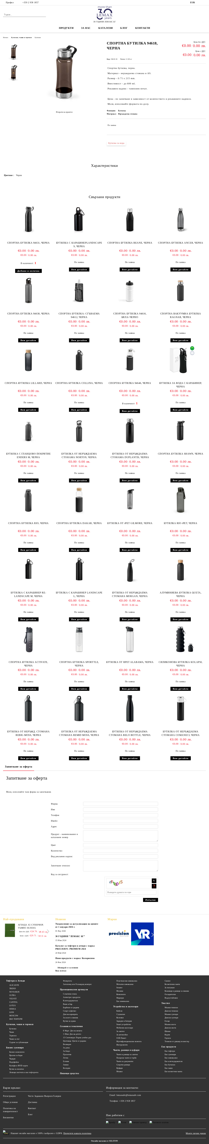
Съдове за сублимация (18, 1042)
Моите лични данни (196, 1133)
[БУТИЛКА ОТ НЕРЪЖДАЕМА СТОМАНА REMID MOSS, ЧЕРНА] (79, 708)
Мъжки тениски (171, 1007)
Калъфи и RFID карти (18, 1066)
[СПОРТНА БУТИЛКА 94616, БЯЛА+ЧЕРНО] (129, 290)
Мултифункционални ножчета (129, 1041)
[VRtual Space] (142, 934)
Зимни (65, 1065)
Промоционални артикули (74, 989)
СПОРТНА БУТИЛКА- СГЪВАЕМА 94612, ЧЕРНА (79, 315)
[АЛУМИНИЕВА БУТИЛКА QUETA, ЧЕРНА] (180, 569)
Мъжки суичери (171, 1014)
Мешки (119, 1071)
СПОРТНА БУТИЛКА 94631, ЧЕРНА (28, 242)
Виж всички (60, 971)
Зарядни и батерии (124, 1021)
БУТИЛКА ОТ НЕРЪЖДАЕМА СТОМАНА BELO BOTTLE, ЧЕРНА (130, 733)
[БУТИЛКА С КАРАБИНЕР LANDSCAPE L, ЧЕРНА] (79, 569)
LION (11, 1012)
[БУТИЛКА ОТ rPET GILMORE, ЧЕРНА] (129, 500)
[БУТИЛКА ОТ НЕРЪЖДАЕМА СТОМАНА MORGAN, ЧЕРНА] (129, 569)
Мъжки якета (170, 1024)
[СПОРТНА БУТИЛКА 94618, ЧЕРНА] (64, 104)
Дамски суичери (171, 1018)
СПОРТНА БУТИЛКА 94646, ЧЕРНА (130, 383)
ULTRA (12, 995)
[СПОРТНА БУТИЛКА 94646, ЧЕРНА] (129, 359)
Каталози (105, 28)
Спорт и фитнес (69, 1011)
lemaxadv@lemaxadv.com (128, 1095)
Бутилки (38, 37)
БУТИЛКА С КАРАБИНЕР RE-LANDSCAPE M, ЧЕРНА (28, 594)
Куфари (119, 1068)
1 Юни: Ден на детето (72, 1034)
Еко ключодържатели (174, 1061)
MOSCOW (13, 1016)
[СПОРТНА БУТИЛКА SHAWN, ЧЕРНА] (180, 430)
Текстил (165, 1003)
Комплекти (121, 994)
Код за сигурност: (60, 874)
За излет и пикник (70, 1018)
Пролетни (67, 1054)
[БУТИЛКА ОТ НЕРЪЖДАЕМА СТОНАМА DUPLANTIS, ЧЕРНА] (129, 430)
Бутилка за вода (116, 143)
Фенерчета (67, 981)
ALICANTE (14, 985)
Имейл (54, 821)
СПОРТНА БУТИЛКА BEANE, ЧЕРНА (129, 242)
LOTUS (12, 1005)
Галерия (57, 1096)
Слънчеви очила (70, 994)
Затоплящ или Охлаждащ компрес (77, 984)
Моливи (119, 991)
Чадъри (12, 1059)
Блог (123, 28)
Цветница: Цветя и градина (74, 1041)
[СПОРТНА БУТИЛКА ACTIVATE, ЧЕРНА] (28, 639)
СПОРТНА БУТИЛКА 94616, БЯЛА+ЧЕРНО (129, 315)
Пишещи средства (69, 1073)
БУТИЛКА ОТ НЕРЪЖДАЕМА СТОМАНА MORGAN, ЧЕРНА (130, 594)
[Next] (47, 931)
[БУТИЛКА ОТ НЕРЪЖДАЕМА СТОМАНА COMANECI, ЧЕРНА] (180, 708)
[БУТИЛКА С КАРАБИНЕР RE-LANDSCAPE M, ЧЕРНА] (28, 569)
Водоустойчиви (171, 998)
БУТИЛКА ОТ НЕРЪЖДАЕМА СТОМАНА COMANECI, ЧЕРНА (181, 733)
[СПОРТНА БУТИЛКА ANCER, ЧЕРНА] (180, 219)
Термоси (12, 1036)
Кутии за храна (69, 1021)
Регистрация (9, 1096)
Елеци (167, 1021)
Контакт (32, 1108)
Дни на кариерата (70, 1014)
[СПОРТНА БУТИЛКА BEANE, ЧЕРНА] (129, 219)
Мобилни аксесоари (124, 1028)
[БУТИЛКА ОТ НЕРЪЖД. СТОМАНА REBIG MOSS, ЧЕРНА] (28, 708)
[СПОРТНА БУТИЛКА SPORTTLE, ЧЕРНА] (79, 639)
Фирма (54, 804)
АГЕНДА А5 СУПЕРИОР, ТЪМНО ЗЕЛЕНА (31, 926)
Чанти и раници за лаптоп (127, 1054)
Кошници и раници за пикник (177, 991)
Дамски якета (170, 1028)
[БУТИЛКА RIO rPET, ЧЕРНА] (180, 500)
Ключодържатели (70, 1001)
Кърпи (167, 1035)
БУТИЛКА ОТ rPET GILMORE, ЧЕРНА (129, 523)
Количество (56, 851)
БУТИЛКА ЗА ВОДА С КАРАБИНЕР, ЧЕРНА (180, 385)
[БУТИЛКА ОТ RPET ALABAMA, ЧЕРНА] (129, 639)
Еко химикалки (122, 1001)
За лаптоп (120, 1031)
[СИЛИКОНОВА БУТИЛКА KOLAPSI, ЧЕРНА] (180, 639)
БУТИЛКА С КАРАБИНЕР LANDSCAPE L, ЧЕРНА (79, 594)
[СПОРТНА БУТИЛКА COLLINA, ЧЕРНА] (79, 360)
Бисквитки (8, 1117)
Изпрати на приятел (64, 112)
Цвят (53, 845)
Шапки (167, 1031)
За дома (66, 1048)
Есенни (66, 1061)
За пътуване (170, 988)
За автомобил (122, 1035)
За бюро (66, 1051)
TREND (12, 988)
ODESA (12, 1009)
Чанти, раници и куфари (126, 1050)
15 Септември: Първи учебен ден (77, 1038)
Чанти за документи (124, 1061)
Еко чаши (168, 1068)
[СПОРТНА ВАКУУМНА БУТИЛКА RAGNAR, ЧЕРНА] (180, 290)
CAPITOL (13, 1002)
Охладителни (170, 994)
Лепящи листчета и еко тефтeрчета (23, 1072)
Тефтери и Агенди (15, 981)
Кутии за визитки (16, 1069)
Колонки (119, 1018)
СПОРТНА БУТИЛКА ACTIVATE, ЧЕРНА (28, 664)
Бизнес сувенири (15, 1047)
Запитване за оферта (18, 766)
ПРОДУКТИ (66, 28)
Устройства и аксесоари (125, 1006)
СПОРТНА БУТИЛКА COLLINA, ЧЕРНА (79, 383)
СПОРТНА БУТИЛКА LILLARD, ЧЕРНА (28, 383)
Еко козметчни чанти (173, 1071)
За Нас (86, 28)
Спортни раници (123, 1065)
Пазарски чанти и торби (126, 1058)
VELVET (13, 999)
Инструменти (122, 1045)
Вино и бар (67, 1004)
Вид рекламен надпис (62, 856)
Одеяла (168, 1038)
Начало (5, 37)
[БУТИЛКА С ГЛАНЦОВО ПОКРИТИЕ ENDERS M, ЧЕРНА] (28, 430)
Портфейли (14, 1062)
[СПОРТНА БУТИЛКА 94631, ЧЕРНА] (28, 219)
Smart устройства (123, 1024)
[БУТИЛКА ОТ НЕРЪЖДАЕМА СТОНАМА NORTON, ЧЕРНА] (79, 430)
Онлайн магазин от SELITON (104, 1141)
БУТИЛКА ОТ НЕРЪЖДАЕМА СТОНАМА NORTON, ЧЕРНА (79, 455)
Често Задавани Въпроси (40, 1096)
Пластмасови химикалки (126, 981)
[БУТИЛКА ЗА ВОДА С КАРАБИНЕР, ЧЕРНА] (180, 360)
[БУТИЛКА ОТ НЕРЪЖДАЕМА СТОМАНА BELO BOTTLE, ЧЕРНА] (129, 708)
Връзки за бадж (15, 1055)
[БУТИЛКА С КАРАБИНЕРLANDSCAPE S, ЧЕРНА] (79, 219)
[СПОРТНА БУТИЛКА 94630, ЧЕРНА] (28, 290)
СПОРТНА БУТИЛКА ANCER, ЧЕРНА (180, 242)
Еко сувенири (170, 1054)
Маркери (120, 998)
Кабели (119, 1011)
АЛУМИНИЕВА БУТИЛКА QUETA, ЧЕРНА (180, 594)
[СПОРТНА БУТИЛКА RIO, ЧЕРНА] (28, 500)
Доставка (32, 1102)
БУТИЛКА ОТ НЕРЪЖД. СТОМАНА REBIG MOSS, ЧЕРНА (28, 733)
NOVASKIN (14, 992)
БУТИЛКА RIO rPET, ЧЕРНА (180, 523)
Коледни (66, 1068)
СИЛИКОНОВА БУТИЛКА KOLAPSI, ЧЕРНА (180, 664)
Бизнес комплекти (16, 1052)
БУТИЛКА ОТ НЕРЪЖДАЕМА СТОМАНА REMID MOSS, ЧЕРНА (79, 733)
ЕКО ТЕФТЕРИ (15, 1019)
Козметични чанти (172, 984)
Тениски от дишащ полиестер (177, 1041)
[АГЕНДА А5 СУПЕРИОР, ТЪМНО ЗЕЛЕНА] (10, 930)
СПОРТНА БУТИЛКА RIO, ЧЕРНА (28, 523)
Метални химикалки (124, 984)
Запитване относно (60, 866)
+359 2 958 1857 (30, 2)
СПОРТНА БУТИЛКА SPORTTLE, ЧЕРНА (79, 664)
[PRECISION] (119, 934)
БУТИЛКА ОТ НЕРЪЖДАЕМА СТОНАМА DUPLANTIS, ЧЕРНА (130, 455)
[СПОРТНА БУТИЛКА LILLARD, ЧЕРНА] (28, 360)
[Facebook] (199, 2)
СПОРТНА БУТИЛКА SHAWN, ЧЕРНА (180, 453)
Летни (65, 1058)
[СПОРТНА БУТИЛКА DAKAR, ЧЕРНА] (79, 500)
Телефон (55, 815)
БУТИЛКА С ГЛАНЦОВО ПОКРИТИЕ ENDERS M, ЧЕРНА (28, 455)
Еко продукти (168, 1047)
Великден (67, 1044)
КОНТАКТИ (142, 28)
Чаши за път (14, 1039)
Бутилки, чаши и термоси (21, 37)
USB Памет (121, 1038)
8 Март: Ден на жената (72, 1031)
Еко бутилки (170, 1065)
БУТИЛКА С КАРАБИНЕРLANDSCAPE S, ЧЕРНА (79, 244)
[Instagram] (204, 2)
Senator (119, 988)
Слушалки (120, 1014)
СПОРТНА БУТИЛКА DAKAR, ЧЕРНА (79, 523)
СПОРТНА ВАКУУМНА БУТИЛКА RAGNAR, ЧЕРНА (180, 315)
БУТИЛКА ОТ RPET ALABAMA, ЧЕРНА (129, 662)
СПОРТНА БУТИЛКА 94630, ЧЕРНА (28, 313)
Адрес (54, 826)
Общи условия (10, 1102)
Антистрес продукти (71, 997)
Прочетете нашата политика (77, 1133)
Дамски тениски (171, 1011)
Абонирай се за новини (67, 968)
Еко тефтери (170, 1051)
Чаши (11, 1032)
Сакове (167, 981)
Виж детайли (79, 269)
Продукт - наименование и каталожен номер (64, 835)
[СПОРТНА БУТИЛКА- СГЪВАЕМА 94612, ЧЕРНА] (79, 290)
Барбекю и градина (71, 1007)
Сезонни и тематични (71, 1026)
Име (53, 809)
